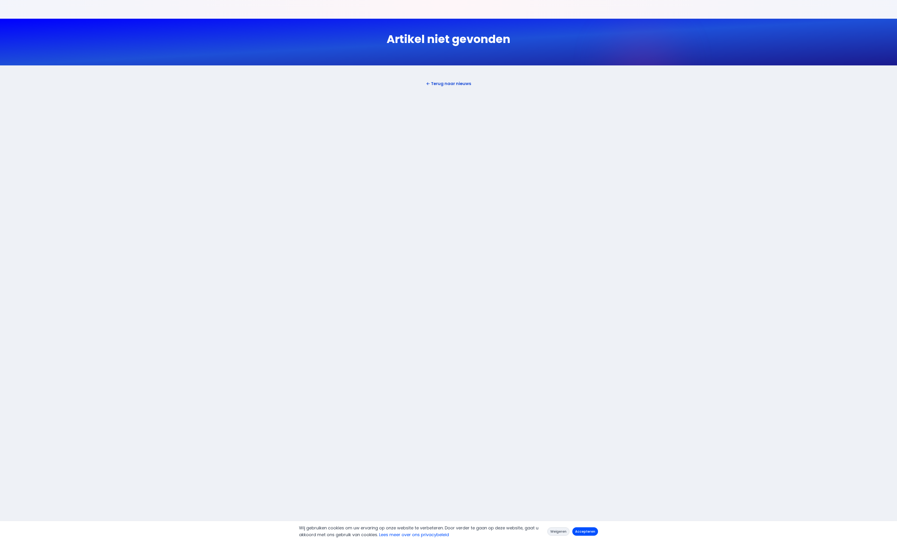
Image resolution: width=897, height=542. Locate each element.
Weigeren (558, 531)
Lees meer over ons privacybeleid (414, 535)
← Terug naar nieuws (448, 83)
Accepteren (585, 531)
